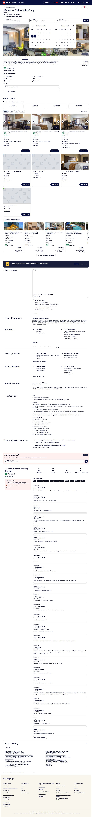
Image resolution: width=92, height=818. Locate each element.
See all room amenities (38, 376)
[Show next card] (88, 237)
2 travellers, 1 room (64, 21)
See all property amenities (39, 361)
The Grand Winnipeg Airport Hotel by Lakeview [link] (17, 764)
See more (34, 313)
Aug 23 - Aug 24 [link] (13, 107)
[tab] (8, 747)
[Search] (86, 461)
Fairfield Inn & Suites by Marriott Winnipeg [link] (56, 761)
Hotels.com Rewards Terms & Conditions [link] (62, 799)
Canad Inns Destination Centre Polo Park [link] (55, 756)
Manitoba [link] (14, 771)
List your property (64, 2)
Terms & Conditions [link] (60, 785)
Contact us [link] (23, 790)
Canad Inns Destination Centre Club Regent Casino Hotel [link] (19, 756)
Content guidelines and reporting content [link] (63, 796)
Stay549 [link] (7, 760)
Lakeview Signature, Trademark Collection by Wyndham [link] (18, 755)
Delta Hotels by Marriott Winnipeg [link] (13, 751)
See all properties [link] (10, 7)
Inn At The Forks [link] (9, 759)
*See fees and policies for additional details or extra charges (45, 347)
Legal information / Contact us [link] (62, 792)
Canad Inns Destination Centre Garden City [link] (56, 760)
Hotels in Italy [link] (6, 790)
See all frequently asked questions (41, 447)
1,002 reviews (8, 476)
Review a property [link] (24, 792)
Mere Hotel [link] (48, 764)
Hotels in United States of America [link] (10, 788)
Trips (79, 2)
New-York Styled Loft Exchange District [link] (15, 753)
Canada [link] (9, 771)
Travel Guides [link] (77, 790)
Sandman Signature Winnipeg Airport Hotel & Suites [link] (18, 761)
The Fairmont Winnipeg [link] (51, 753)
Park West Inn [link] (49, 765)
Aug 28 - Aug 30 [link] (57, 107)
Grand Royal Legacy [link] (50, 759)
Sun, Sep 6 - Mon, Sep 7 (39, 21)
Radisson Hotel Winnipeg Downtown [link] (55, 752)
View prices (26, 150)
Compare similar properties (47, 255)
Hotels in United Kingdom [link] (8, 795)
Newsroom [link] (41, 789)
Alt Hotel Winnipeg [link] (10, 765)
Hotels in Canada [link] (6, 785)
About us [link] (76, 785)
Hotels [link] (5, 771)
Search (86, 20)
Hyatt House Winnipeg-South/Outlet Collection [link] (57, 751)
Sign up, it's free (83, 264)
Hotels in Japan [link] (6, 802)
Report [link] (8, 487)
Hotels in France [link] (6, 797)
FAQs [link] (22, 788)
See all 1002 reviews (39, 737)
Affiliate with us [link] (42, 787)
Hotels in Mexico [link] (6, 792)
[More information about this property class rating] (8, 12)
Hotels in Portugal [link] (6, 804)
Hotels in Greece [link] (6, 806)
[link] (85, 7)
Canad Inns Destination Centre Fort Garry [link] (56, 755)
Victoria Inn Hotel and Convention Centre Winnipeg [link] (58, 757)
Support (73, 2)
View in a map (36, 296)
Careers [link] (75, 788)
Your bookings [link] (24, 785)
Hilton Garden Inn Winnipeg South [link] (13, 766)
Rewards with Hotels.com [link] (79, 792)
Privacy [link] (57, 788)
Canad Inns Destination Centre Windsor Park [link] (56, 763)
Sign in (87, 2)
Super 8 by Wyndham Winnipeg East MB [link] (15, 763)
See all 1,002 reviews (9, 70)
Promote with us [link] (42, 794)
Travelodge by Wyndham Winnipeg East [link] (15, 757)
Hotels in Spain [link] (6, 799)
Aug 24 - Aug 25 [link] (35, 107)
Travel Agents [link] (41, 796)
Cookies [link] (58, 790)
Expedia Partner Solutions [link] (44, 791)
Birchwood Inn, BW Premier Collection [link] (14, 752)
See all (5, 83)
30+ (86, 54)
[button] (37, 32)
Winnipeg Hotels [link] (20, 771)
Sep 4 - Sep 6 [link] (79, 107)
